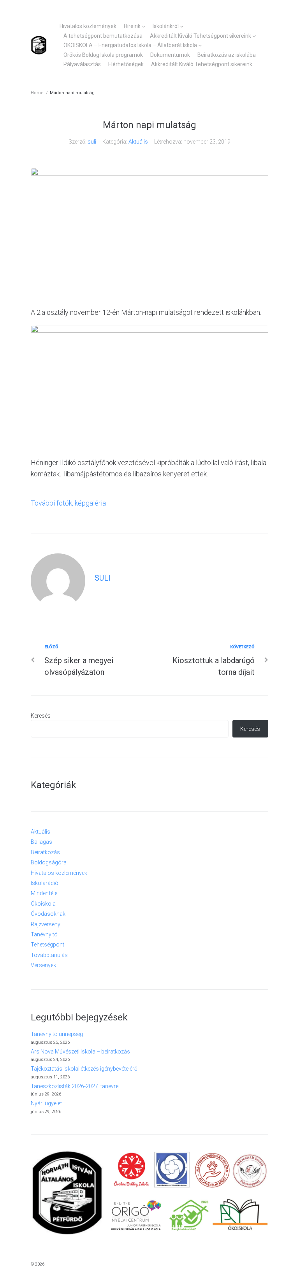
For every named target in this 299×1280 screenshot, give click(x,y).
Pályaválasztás (82, 64)
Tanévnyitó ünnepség (57, 1034)
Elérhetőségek (126, 64)
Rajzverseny (45, 924)
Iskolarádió (44, 883)
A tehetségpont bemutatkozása (102, 36)
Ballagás (41, 842)
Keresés (41, 716)
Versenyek (43, 965)
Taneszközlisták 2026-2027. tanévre (74, 1086)
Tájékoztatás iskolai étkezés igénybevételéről (85, 1069)
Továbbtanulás (49, 955)
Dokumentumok (170, 55)
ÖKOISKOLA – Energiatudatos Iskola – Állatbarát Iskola (130, 45)
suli (92, 142)
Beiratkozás (45, 852)
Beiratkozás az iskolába (226, 55)
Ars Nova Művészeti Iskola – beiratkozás (80, 1051)
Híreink (132, 26)
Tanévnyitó (44, 934)
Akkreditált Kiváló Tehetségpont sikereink (200, 36)
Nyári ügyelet (46, 1103)
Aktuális (138, 142)
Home (37, 92)
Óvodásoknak (48, 914)
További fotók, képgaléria (68, 503)
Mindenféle (44, 893)
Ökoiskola (43, 904)
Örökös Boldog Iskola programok (103, 55)
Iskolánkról (166, 26)
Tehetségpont (47, 944)
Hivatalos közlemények (88, 26)
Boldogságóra (49, 862)
